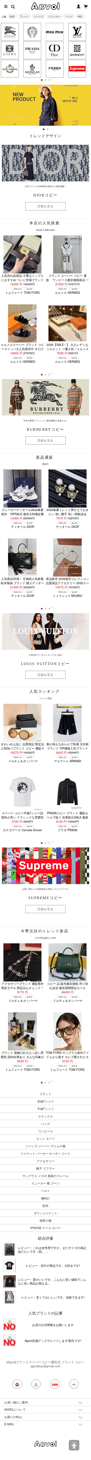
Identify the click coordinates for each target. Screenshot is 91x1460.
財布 (12, 16)
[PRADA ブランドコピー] (32, 50)
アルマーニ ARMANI (67, 761)
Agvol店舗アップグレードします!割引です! (53, 1341)
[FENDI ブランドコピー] (55, 69)
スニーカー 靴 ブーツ (45, 1183)
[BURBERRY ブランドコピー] (10, 32)
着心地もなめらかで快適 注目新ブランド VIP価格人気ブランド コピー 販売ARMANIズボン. (67, 748)
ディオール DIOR (22, 526)
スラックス (45, 1116)
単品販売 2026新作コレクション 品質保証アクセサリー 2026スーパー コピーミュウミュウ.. (67, 583)
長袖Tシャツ (45, 1101)
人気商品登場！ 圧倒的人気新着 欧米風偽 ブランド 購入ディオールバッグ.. (22, 583)
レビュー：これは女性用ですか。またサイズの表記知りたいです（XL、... (52, 1250)
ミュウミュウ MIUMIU (67, 595)
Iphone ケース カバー (45, 1228)
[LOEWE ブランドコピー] (10, 50)
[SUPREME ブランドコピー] (77, 69)
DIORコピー (45, 195)
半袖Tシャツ (45, 1109)
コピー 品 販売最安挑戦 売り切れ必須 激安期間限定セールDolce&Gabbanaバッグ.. (67, 987)
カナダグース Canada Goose (22, 830)
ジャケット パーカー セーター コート (45, 1153)
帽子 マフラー (45, 1168)
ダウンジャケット (45, 1213)
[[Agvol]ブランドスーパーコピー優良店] (45, 1443)
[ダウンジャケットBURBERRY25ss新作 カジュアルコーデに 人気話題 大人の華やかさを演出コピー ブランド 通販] (9, 1249)
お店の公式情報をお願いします (53, 1325)
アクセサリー (45, 1161)
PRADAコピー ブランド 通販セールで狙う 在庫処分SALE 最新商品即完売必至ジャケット (67, 817)
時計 (80, 16)
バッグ (69, 16)
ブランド (45, 1094)
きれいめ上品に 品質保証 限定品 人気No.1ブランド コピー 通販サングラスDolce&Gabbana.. (22, 748)
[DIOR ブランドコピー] (55, 50)
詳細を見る (45, 206)
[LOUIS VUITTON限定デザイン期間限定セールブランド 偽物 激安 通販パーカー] (9, 1297)
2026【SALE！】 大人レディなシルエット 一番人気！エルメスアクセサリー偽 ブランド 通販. (67, 348)
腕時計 (45, 1198)
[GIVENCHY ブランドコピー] (77, 50)
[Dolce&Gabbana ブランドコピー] (10, 69)
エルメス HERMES (67, 292)
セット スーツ (45, 1138)
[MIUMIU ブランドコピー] (55, 32)
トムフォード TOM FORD (22, 292)
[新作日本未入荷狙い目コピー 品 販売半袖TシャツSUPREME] (9, 1265)
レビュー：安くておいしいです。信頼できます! (52, 1297)
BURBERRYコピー (45, 429)
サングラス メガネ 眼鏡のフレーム (45, 1176)
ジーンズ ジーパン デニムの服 (45, 1146)
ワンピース (45, 1131)
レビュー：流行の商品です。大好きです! (53, 1265)
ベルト (45, 1190)
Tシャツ (24, 16)
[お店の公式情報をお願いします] (45, 87)
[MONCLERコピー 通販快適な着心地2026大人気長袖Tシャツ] (9, 1281)
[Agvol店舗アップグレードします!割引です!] (9, 1340)
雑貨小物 (45, 1220)
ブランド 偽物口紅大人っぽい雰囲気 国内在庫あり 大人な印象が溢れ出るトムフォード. (22, 1056)
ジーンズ (38, 16)
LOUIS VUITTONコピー (45, 664)
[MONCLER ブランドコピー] (32, 69)
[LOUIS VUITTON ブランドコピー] (77, 32)
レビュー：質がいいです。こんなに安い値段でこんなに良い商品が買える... (52, 1281)
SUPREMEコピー (45, 898)
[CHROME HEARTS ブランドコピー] (32, 32)
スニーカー (54, 16)
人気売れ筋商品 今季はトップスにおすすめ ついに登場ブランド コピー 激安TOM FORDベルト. (22, 279)
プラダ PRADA (67, 830)
